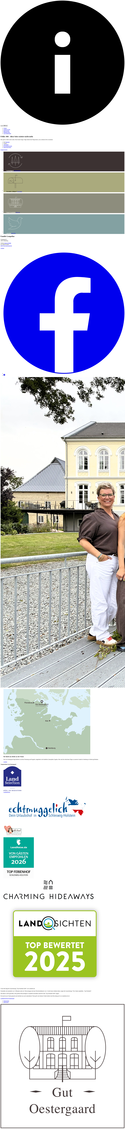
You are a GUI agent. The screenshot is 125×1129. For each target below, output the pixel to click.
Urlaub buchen (4, 149)
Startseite (7, 142)
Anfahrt (2, 248)
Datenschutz (6, 1001)
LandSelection (6, 792)
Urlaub (5, 128)
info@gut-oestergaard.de (6, 245)
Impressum (5, 1002)
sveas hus (13, 233)
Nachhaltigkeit (17, 170)
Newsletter (19, 191)
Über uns (18, 212)
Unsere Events (6, 129)
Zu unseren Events (7, 146)
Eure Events (6, 130)
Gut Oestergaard (7, 133)
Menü (6, 125)
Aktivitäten (6, 144)
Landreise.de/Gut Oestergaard (7, 998)
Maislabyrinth (6, 132)
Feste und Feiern (7, 147)
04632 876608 (7, 243)
